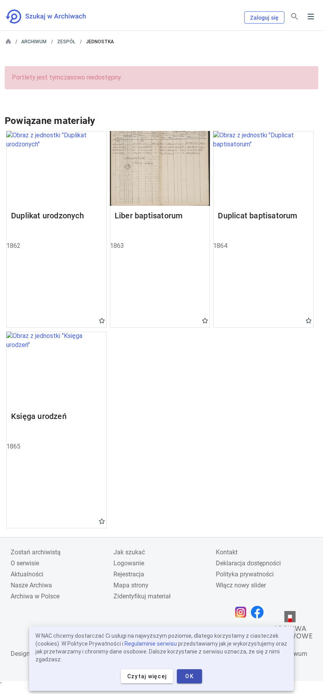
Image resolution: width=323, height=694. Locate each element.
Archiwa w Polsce (35, 596)
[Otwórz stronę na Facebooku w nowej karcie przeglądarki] (259, 612)
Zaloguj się (264, 18)
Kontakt (227, 552)
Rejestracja (128, 574)
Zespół (66, 41)
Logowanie (128, 563)
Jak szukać (129, 552)
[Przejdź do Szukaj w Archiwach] (53, 16)
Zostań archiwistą (36, 552)
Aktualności (27, 574)
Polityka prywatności (245, 574)
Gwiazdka (102, 320)
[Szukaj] (294, 16)
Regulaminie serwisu (150, 643)
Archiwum (33, 41)
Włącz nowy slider (241, 585)
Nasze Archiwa (31, 585)
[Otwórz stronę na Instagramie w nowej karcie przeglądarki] (242, 612)
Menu (310, 16)
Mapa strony (131, 585)
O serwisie (25, 563)
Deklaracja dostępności (248, 563)
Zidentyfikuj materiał (142, 596)
